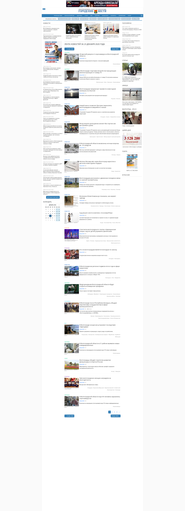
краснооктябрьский (99, 387)
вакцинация (100, 82)
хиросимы (85, 334)
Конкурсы (113, 15)
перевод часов (106, 189)
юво (105, 82)
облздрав (90, 294)
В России (126, 175)
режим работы (111, 296)
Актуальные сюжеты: (51, 19)
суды (102, 222)
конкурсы (108, 277)
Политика (67, 376)
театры (92, 240)
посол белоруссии (115, 318)
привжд (113, 189)
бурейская (111, 334)
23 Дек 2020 (81, 58)
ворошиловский (109, 387)
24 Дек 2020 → (116, 49)
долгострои (100, 136)
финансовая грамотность (113, 240)
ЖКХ (91, 15)
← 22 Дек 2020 (69, 49)
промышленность (115, 316)
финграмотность (116, 243)
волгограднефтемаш (104, 318)
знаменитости (95, 206)
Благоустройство (69, 15)
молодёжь (117, 258)
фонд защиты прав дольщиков (112, 136)
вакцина (110, 82)
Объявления (122, 15)
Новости (46, 23)
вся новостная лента (53, 197)
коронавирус (117, 64)
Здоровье (79, 15)
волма (92, 316)
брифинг (96, 294)
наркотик (117, 171)
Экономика (67, 301)
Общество (67, 87)
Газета (129, 15)
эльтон (118, 98)
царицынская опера (101, 240)
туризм (113, 98)
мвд (113, 171)
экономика (107, 316)
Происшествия (58, 15)
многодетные (111, 390)
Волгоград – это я (129, 109)
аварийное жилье (115, 117)
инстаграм (107, 206)
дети (88, 240)
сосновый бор (108, 222)
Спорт (86, 15)
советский (117, 387)
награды (118, 390)
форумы (118, 371)
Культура (97, 15)
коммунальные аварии (102, 334)
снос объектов (116, 222)
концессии (92, 334)
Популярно (126, 23)
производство (99, 316)
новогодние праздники (106, 294)
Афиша (125, 85)
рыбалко (118, 334)
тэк (113, 277)
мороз (118, 154)
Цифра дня (126, 130)
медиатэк (117, 277)
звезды (102, 206)
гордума (90, 387)
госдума (103, 117)
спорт (113, 371)
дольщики (93, 136)
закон (108, 117)
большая (118, 336)
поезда (118, 189)
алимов (118, 296)
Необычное (105, 15)
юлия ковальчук (116, 206)
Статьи (125, 60)
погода (114, 154)
